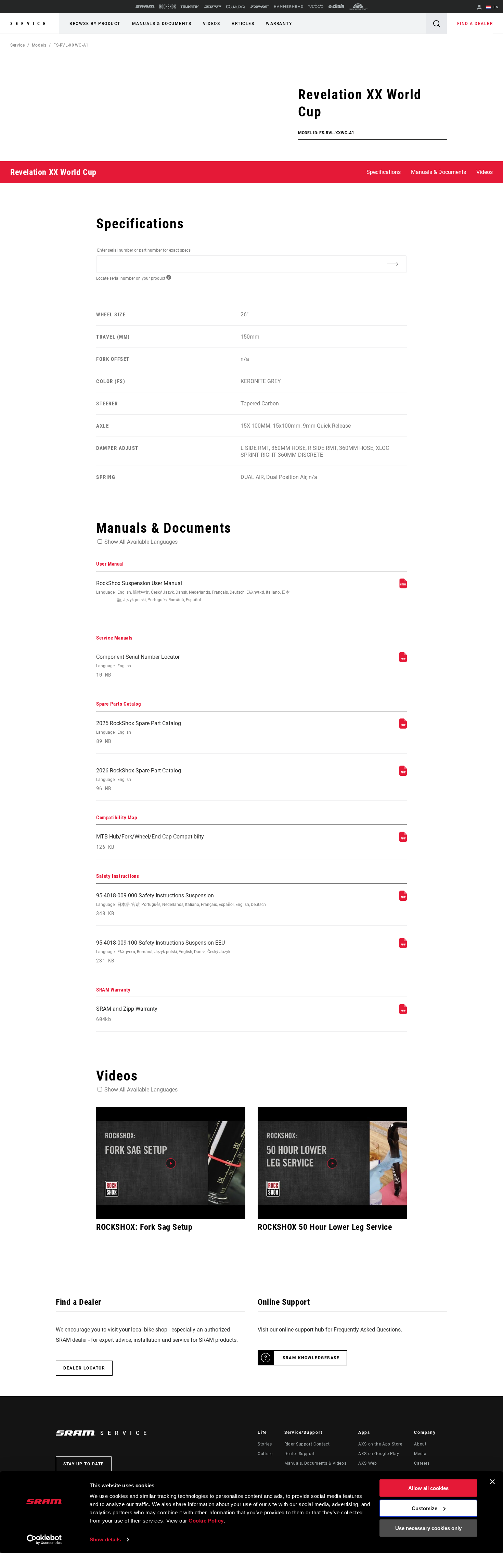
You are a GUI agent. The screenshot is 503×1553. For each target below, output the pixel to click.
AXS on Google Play (378, 1453)
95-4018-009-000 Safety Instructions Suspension (181, 904)
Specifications (383, 172)
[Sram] (145, 6)
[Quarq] (235, 7)
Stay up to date (83, 1464)
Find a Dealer (475, 23)
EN (495, 7)
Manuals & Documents (162, 23)
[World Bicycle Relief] (358, 6)
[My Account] (479, 7)
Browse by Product (94, 23)
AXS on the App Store (380, 1444)
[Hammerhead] (288, 6)
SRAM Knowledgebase (311, 1357)
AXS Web (367, 1463)
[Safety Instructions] (403, 899)
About (420, 1444)
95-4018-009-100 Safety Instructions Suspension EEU (163, 951)
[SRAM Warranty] (403, 1012)
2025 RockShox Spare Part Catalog (138, 732)
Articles (243, 23)
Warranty (279, 23)
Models (39, 45)
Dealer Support (299, 1453)
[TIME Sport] (259, 7)
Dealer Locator (84, 1368)
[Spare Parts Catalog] (403, 726)
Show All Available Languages (141, 542)
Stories (265, 1444)
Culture (265, 1453)
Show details (105, 1539)
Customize (424, 1508)
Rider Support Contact (307, 1444)
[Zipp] (212, 7)
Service (29, 23)
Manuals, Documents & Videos (315, 1463)
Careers (421, 1463)
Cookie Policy (206, 1521)
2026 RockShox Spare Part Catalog (138, 779)
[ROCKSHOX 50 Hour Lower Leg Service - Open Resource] (332, 1163)
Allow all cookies (428, 1488)
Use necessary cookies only (428, 1528)
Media (420, 1453)
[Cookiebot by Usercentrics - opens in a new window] (44, 1540)
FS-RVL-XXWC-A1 (71, 45)
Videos (211, 23)
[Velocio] (315, 6)
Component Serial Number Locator (138, 666)
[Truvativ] (189, 6)
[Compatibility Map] (403, 840)
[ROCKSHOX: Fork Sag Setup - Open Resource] (170, 1163)
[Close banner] (492, 1481)
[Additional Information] (392, 263)
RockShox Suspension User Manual (193, 591)
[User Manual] (403, 586)
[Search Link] (436, 23)
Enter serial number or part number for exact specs (144, 250)
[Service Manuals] (403, 660)
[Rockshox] (167, 6)
